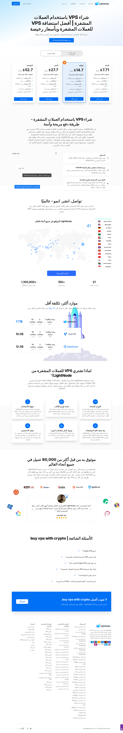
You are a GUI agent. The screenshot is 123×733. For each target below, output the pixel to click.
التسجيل (15, 3)
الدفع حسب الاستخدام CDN (27, 640)
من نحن (64, 3)
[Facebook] (27, 728)
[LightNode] (102, 3)
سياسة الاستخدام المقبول (27, 634)
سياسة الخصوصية (29, 632)
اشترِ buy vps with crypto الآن (61, 40)
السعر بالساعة (72, 53)
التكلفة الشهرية (51, 53)
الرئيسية (90, 3)
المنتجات (82, 3)
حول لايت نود (31, 627)
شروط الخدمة (30, 637)
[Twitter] (30, 728)
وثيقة (33, 642)
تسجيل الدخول (27, 3)
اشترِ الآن (22, 601)
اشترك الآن (99, 99)
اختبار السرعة (63, 273)
